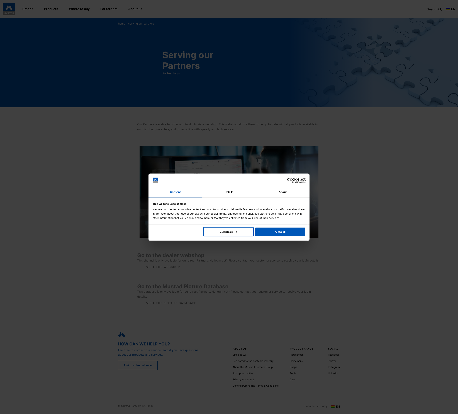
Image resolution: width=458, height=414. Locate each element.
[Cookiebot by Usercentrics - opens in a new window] (290, 180)
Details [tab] (229, 192)
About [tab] (283, 192)
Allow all (280, 231)
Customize (226, 231)
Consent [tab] (175, 192)
